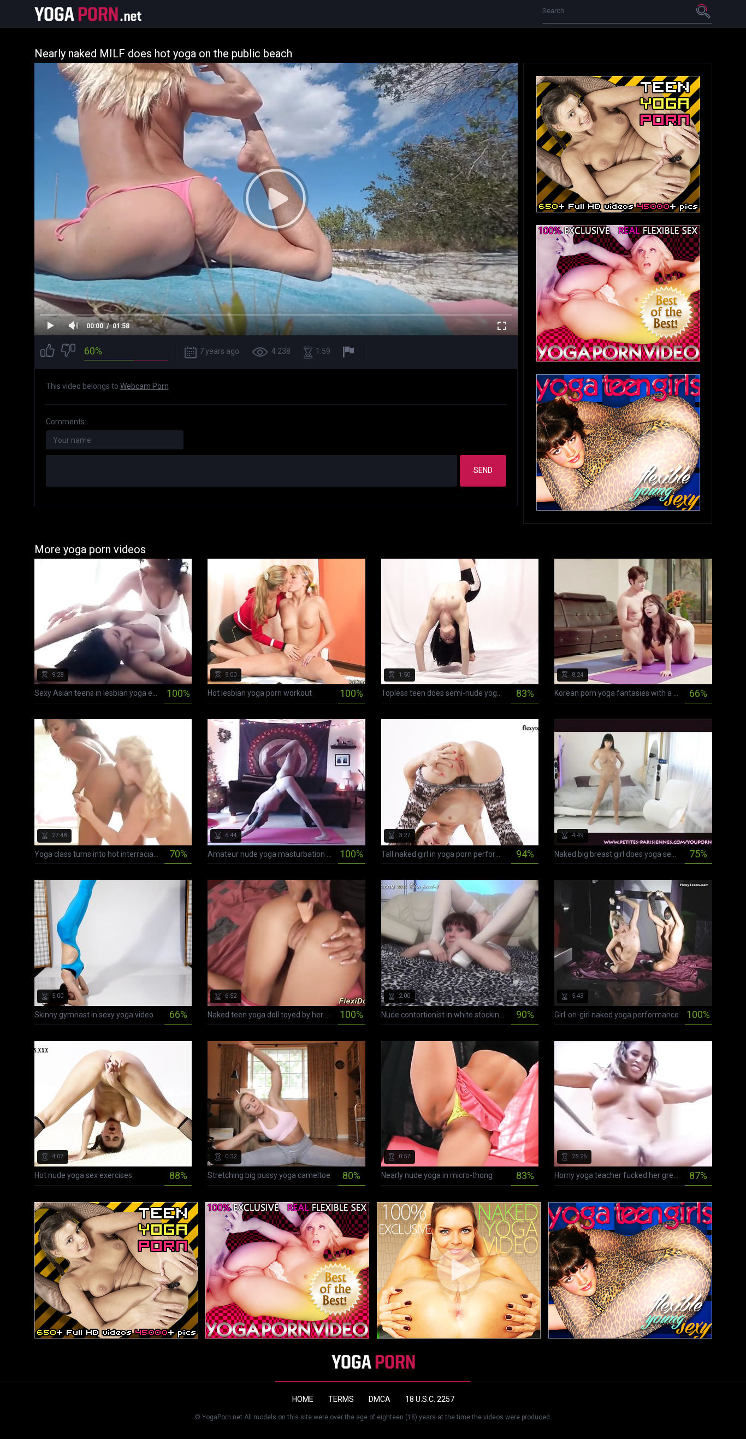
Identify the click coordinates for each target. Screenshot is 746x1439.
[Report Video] (350, 352)
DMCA (379, 1399)
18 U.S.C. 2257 (429, 1399)
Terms (341, 1399)
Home (302, 1399)
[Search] (704, 10)
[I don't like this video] (68, 352)
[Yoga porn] (89, 14)
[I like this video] (47, 352)
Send (483, 470)
